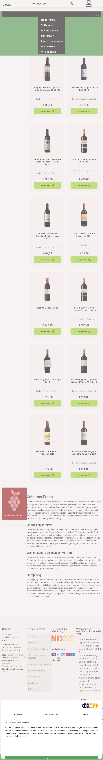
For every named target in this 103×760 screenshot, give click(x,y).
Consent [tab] (18, 715)
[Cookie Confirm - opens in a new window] (90, 705)
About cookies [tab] (51, 715)
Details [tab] (85, 715)
